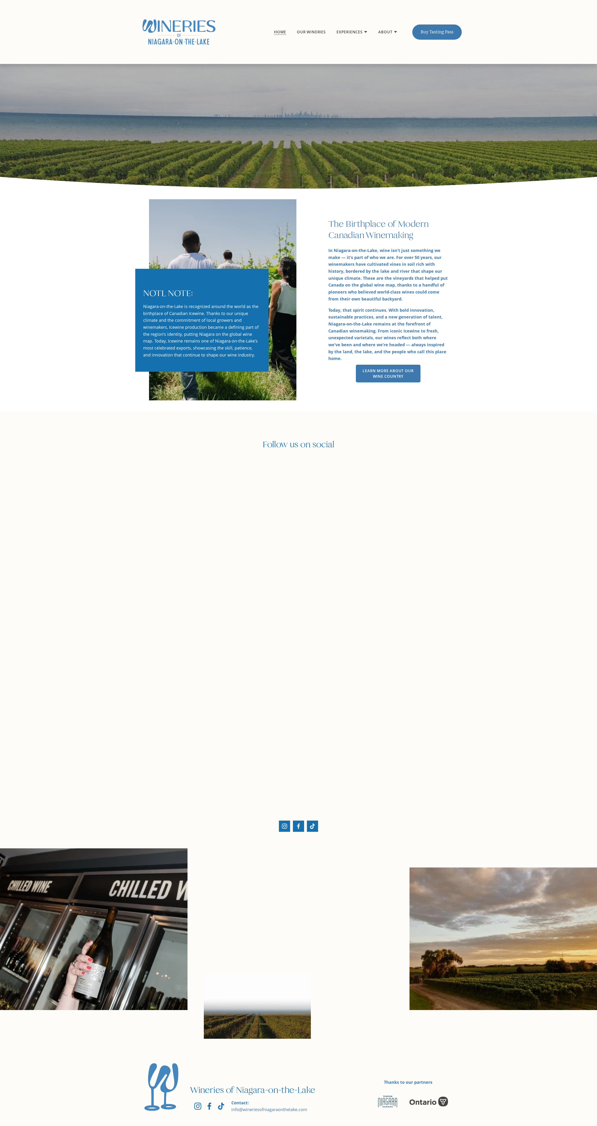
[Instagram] (284, 826)
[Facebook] (298, 826)
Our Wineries (311, 32)
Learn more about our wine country (388, 373)
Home (280, 32)
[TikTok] (312, 826)
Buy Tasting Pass (437, 32)
